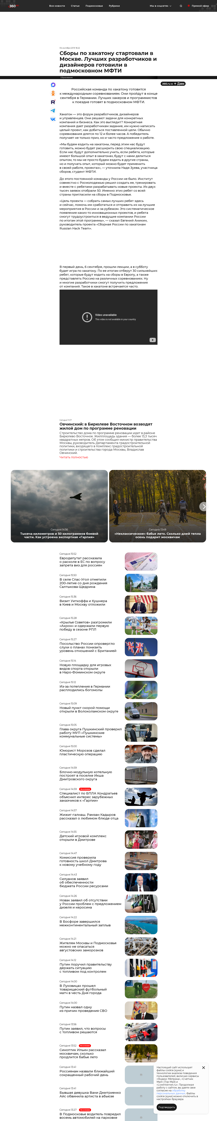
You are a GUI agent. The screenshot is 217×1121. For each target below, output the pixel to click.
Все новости (57, 6)
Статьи (75, 6)
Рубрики (114, 6)
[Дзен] (173, 84)
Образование (66, 77)
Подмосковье (94, 6)
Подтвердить (166, 1107)
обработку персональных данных (171, 1092)
